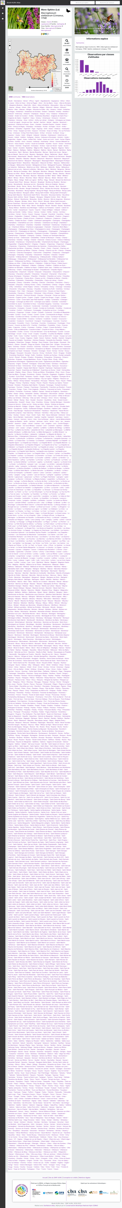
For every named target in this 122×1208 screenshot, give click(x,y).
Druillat (68, 353)
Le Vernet (67, 545)
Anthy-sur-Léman (41, 120)
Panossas (30, 673)
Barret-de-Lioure (55, 152)
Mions (10, 605)
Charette (36, 248)
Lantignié (50, 475)
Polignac (53, 690)
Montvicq (61, 641)
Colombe (55, 302)
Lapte (66, 477)
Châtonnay (11, 270)
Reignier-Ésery (60, 720)
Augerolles (11, 139)
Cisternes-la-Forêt (48, 289)
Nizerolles (52, 656)
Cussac (55, 336)
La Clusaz (48, 455)
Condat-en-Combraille (46, 308)
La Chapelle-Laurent (48, 449)
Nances (61, 648)
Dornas (54, 351)
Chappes (68, 244)
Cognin (36, 297)
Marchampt (44, 571)
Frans (25, 389)
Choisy (52, 287)
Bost (57, 186)
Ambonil (11, 114)
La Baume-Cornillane (22, 434)
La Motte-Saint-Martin (21, 470)
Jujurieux (59, 425)
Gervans (68, 393)
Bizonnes (29, 178)
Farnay (48, 376)
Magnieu (15, 564)
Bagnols (54, 148)
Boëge (21, 180)
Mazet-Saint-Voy (59, 588)
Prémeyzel (60, 707)
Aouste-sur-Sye (27, 122)
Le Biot (64, 502)
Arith (45, 129)
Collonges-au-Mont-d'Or (24, 302)
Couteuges (61, 323)
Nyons (18, 665)
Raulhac (67, 718)
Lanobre (30, 475)
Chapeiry (43, 244)
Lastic (62, 487)
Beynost (33, 176)
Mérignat (32, 596)
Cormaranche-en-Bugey (54, 314)
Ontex (16, 667)
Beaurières (26, 163)
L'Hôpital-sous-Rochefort (46, 549)
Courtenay (34, 323)
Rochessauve (43, 733)
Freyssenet (66, 389)
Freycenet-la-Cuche (54, 389)
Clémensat (37, 293)
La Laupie (42, 464)
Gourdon (40, 400)
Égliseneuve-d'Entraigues (16, 361)
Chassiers (46, 255)
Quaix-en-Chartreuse (54, 714)
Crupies (36, 334)
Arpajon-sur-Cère (25, 131)
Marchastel (53, 571)
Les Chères (51, 534)
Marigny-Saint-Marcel (15, 579)
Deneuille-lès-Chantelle (54, 340)
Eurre (62, 372)
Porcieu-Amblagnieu (35, 701)
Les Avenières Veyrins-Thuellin (36, 532)
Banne (50, 150)
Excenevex (31, 374)
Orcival (52, 667)
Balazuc (16, 150)
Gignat (40, 396)
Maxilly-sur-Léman (48, 586)
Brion (30, 201)
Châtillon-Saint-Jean (45, 267)
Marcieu (10, 573)
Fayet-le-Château (34, 378)
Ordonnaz (60, 667)
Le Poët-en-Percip (61, 524)
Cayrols (37, 210)
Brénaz (10, 199)
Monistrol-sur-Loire (14, 613)
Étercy (29, 372)
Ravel (16, 720)
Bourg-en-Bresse (55, 190)
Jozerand (51, 425)
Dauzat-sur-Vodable (16, 340)
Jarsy (57, 421)
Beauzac (57, 163)
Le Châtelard (53, 509)
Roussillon (57, 737)
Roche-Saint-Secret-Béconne (27, 733)
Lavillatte (33, 500)
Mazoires (31, 590)
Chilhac (67, 284)
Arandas (38, 124)
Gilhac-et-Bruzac (64, 396)
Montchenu (37, 622)
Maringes (27, 579)
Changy (26, 240)
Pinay (69, 686)
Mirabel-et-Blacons (43, 605)
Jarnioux (32, 421)
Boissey (26, 182)
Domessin (67, 346)
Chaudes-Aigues (56, 270)
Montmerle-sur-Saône (42, 631)
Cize (18, 291)
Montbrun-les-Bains (52, 620)
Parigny (65, 673)
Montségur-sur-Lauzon (43, 639)
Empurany (11, 364)
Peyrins (26, 684)
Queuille (25, 716)
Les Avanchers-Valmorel (16, 532)
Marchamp (35, 571)
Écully (55, 359)
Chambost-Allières (18, 227)
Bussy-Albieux (14, 208)
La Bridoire (30, 438)
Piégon (55, 684)
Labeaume (33, 434)
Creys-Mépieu (60, 329)
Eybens (38, 374)
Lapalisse (57, 475)
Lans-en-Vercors (39, 475)
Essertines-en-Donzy (48, 370)
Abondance (18, 101)
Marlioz (62, 579)
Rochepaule (12, 733)
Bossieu (51, 186)
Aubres (37, 137)
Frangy (19, 389)
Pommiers (62, 693)
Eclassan (19, 359)
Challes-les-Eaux (20, 220)
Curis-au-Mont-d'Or (45, 336)
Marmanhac (12, 581)
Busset (60, 205)
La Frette (65, 460)
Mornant (51, 643)
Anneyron (55, 118)
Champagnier (53, 231)
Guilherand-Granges (36, 408)
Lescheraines (42, 534)
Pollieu (65, 690)
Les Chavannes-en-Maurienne (26, 534)
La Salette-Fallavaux (36, 485)
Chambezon (21, 225)
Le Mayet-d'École (48, 515)
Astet (23, 135)
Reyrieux (24, 725)
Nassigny (25, 650)
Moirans (34, 609)
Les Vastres (61, 543)
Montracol (18, 635)
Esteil (58, 370)
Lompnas (67, 554)
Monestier (33, 611)
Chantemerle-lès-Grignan (50, 242)
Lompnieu (11, 556)
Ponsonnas (55, 695)
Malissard (18, 566)
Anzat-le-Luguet (14, 122)
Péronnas (30, 682)
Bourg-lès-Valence (15, 193)
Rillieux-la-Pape (46, 725)
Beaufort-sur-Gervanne (57, 156)
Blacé (35, 178)
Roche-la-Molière (48, 731)
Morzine (58, 643)
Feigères (56, 378)
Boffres (40, 180)
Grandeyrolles (13, 402)
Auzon (55, 143)
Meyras (10, 601)
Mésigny (11, 599)
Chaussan (38, 272)
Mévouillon (47, 599)
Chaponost (60, 244)
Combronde (36, 306)
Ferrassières (35, 381)
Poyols (16, 705)
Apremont (63, 122)
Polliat (59, 690)
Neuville (38, 654)
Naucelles (33, 650)
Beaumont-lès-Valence (15, 161)
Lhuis (65, 549)
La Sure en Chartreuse (15, 490)
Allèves (10, 109)
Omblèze (55, 665)
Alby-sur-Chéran (65, 105)
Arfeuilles (19, 129)
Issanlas (37, 417)
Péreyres (40, 680)
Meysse (50, 601)
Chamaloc (37, 223)
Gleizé (10, 400)
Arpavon (35, 131)
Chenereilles (29, 280)
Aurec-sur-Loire (48, 139)
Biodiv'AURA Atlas (13, 3)
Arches (45, 126)
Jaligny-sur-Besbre (15, 421)
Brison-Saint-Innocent (58, 201)
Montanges (48, 618)
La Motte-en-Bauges (55, 468)
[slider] (29, 87)
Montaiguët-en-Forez (49, 616)
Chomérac (67, 287)
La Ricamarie (60, 479)
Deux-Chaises (43, 342)
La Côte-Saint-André (26, 458)
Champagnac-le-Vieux (26, 229)
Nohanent (61, 656)
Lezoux (33, 549)
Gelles (10, 393)
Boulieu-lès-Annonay (52, 188)
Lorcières (36, 556)
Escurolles (11, 368)
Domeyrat (12, 349)
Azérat (15, 148)
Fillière (69, 381)
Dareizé (61, 338)
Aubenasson (52, 135)
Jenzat (30, 423)
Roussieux (49, 737)
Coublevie (47, 319)
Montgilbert (38, 626)
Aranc (32, 124)
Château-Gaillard (58, 257)
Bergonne (61, 169)
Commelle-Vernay (56, 306)
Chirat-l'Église (28, 287)
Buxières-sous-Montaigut (28, 208)
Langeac (17, 475)
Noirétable (11, 658)
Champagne (56, 229)
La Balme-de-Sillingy (55, 428)
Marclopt (25, 575)
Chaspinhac (47, 252)
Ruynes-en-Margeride (23, 742)
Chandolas (11, 240)
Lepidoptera (45, 24)
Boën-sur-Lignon (30, 180)
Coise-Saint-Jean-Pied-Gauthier (32, 299)
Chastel (61, 255)
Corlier (42, 314)
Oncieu (67, 665)
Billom (10, 178)
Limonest (28, 552)
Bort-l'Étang (37, 186)
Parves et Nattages (34, 675)
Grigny (38, 406)
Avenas (11, 146)
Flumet (65, 383)
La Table (27, 490)
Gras (33, 402)
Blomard (60, 178)
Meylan (63, 599)
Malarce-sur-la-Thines (33, 564)
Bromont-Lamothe (28, 203)
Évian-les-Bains (13, 374)
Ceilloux (64, 210)
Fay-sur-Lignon (46, 378)
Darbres (48, 338)
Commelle (45, 306)
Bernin (10, 171)
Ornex (48, 669)
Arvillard (56, 133)
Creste (10, 329)
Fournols (19, 387)
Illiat (43, 415)
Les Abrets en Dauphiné (45, 528)
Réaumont (22, 720)
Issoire (66, 417)
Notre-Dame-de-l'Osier (31, 660)
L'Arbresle (28, 479)
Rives (48, 727)
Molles (17, 611)
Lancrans (48, 472)
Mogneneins (12, 609)
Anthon (31, 120)
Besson (68, 173)
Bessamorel (59, 171)
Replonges (41, 722)
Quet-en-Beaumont (14, 716)
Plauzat (15, 690)
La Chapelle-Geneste (16, 449)
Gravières (39, 402)
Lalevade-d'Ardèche (62, 464)
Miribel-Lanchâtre (20, 607)
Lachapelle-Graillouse (32, 449)
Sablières (35, 742)
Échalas (23, 357)
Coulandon (11, 321)
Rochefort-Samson (22, 731)
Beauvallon (35, 163)
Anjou (32, 118)
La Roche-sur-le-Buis (35, 483)
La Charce (50, 453)
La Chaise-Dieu (20, 440)
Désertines (20, 342)
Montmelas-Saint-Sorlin (16, 631)
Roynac (28, 740)
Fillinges (12, 383)
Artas (10, 133)
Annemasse (46, 118)
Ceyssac (37, 214)
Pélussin (11, 680)
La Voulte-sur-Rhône (60, 500)
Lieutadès (11, 552)
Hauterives (54, 411)
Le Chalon (18, 509)
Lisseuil (58, 552)
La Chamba (30, 440)
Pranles (33, 707)
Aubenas (43, 135)
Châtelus (33, 265)
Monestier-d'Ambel (44, 611)
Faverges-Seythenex (20, 378)
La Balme (43, 428)
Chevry (66, 282)
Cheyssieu (19, 284)
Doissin (23, 346)
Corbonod (48, 312)
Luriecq (52, 560)
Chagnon (66, 216)
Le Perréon (62, 522)
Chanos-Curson (51, 240)
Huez (28, 415)
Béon (47, 169)
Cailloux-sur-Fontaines (46, 208)
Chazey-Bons (28, 278)
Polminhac (20, 693)
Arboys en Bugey (19, 126)
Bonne (10, 184)
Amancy (53, 109)
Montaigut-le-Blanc (14, 618)
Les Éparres (65, 537)
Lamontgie (41, 466)
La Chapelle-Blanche (60, 443)
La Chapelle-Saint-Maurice (26, 451)
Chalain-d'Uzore (28, 218)
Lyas (28, 562)
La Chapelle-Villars (38, 453)
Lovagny (32, 558)
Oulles (59, 669)
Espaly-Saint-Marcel (30, 368)
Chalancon (48, 218)
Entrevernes (27, 366)
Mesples (18, 599)
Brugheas (43, 203)
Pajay (60, 671)
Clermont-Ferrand (30, 295)
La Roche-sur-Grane (20, 483)
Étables (18, 372)
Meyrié (17, 601)
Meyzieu (65, 601)
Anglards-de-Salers (14, 118)
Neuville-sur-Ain (47, 654)
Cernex (55, 212)
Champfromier (13, 235)
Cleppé (57, 293)
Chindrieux (18, 287)
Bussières (67, 205)
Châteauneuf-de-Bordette (46, 259)
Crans (58, 325)
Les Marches (40, 539)
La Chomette (39, 455)
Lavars (10, 498)
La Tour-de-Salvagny (51, 492)
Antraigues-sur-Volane (63, 120)
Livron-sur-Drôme (26, 554)
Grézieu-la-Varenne (57, 404)
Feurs (58, 381)
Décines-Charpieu (39, 340)
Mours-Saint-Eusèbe (36, 646)
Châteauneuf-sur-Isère (56, 261)
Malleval (26, 566)
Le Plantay (38, 524)
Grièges (24, 406)
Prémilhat (11, 710)
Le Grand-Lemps (60, 513)
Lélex (39, 515)
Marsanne (52, 581)
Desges (27, 342)
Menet (45, 592)
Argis (33, 129)
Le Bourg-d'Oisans (60, 505)
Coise (18, 299)
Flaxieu (33, 383)
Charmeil (56, 248)
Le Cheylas (19, 511)
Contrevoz (11, 312)
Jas (61, 421)
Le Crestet (51, 511)
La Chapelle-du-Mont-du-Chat (26, 447)
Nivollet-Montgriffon (41, 656)
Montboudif (31, 620)
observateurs (28, 97)
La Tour (25, 492)
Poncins (25, 695)
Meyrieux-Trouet (40, 601)
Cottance (39, 319)
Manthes (43, 569)
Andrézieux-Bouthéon (42, 116)
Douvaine (28, 353)
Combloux (18, 306)
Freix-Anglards (33, 389)
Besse (23, 173)
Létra (45, 545)
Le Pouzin (46, 526)
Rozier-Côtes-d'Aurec (39, 740)
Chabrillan (42, 216)
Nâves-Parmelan (43, 650)
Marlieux (56, 579)
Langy (24, 475)
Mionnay (64, 603)
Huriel (34, 415)
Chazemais (19, 278)
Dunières (39, 355)
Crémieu (39, 327)
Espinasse (49, 368)
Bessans (67, 171)
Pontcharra (39, 697)
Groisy (56, 406)
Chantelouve (20, 242)
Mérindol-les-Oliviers (43, 596)
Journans (11, 425)
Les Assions (65, 530)
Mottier (64, 643)
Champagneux (42, 231)
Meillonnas (32, 592)
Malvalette (48, 566)
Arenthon (11, 129)
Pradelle (23, 705)
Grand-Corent (62, 400)
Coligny (47, 299)
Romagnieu (34, 735)
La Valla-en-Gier (64, 496)
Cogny (57, 297)
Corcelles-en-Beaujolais (61, 312)
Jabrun (52, 419)
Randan (53, 718)
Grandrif (22, 402)
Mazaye (28, 588)
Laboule (12, 438)
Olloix (43, 665)
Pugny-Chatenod (51, 712)
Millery (51, 603)
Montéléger (30, 624)
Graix (55, 400)
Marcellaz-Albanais (60, 569)
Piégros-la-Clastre (65, 684)
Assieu (18, 135)
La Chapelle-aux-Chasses (29, 443)
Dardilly (54, 338)
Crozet (19, 334)
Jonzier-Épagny (63, 423)
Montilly (10, 628)
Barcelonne (13, 152)
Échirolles (11, 359)
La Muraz (57, 470)
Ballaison (37, 150)
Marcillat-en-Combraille (38, 573)
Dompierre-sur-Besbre (43, 349)
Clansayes (30, 291)
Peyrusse (39, 684)
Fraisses (26, 387)
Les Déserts (44, 537)
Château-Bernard (22, 257)
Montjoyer (26, 628)
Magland (54, 562)
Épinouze (55, 366)
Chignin (61, 284)
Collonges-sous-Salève (42, 302)
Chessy (19, 282)
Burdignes (40, 205)
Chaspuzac (56, 252)
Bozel (26, 197)
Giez (34, 396)
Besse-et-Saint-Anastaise (34, 173)
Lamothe (57, 466)
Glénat (16, 400)
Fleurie (39, 383)
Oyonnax (25, 671)
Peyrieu (19, 684)
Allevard (63, 107)
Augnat (19, 139)
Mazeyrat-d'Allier (14, 590)
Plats (9, 690)
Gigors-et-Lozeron (50, 396)
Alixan (24, 107)
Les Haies (21, 539)
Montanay (39, 618)
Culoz (21, 336)
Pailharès (46, 671)
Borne (24, 186)
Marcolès (32, 575)
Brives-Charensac (14, 203)
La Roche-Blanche (27, 481)
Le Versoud (40, 547)
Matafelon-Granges (14, 586)
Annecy (38, 118)
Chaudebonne (44, 270)
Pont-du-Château (41, 699)
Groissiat (50, 406)
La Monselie (32, 466)
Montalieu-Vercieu (29, 618)
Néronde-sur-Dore (21, 652)
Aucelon (60, 137)
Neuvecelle (13, 654)
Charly (49, 248)
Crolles (20, 331)
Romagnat (25, 735)
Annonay (19, 120)
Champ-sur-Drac (13, 237)
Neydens (63, 654)
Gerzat (11, 396)
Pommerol (35, 693)
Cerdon (43, 212)
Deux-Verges (54, 342)
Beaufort (37, 156)
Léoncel (68, 519)
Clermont (19, 295)
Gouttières (47, 400)
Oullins (65, 669)
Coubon (54, 319)
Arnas (15, 131)
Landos (63, 472)
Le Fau (17, 513)
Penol (28, 680)
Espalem (19, 368)
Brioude (46, 201)
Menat (40, 592)
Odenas (24, 665)
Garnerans (64, 391)
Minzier (57, 603)
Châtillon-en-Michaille (15, 267)
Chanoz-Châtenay (64, 240)
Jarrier (51, 421)
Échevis (65, 357)
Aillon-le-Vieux (20, 103)
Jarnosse (39, 421)
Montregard (34, 635)
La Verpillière (44, 498)
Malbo (62, 564)
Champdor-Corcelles (42, 233)
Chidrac (54, 284)
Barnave (25, 152)
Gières (29, 396)
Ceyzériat (51, 214)
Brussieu (58, 203)
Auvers (27, 143)
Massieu (39, 584)
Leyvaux (18, 549)
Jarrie (46, 421)
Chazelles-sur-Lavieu (54, 276)
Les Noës (29, 541)
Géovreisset (53, 393)
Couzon (10, 325)
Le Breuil (32, 507)
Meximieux (56, 599)
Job (42, 423)
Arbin (10, 126)
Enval (34, 366)
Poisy (27, 690)
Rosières (19, 737)
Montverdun (43, 641)
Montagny (11, 616)
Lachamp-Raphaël (52, 440)
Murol (33, 648)
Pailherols (54, 671)
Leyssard (11, 549)
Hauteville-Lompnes (15, 413)
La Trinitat (44, 494)
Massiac (32, 584)
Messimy (39, 599)
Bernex (67, 169)
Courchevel (29, 321)
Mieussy (38, 603)
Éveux (68, 372)
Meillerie (18, 592)
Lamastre (24, 466)
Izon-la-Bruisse (43, 419)
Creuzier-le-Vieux (48, 329)
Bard (19, 152)
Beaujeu (68, 156)
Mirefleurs (54, 605)
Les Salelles (16, 543)
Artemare (16, 133)
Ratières (60, 718)
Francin (68, 387)
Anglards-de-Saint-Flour (59, 116)
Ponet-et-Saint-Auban (36, 695)
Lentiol (62, 519)
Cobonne (11, 297)
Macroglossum (46, 30)
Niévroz (17, 656)
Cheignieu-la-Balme (53, 278)
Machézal (40, 562)
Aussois (29, 141)
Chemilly (64, 278)
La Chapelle (63, 440)
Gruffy (25, 408)
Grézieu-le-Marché (14, 406)
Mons (38, 613)
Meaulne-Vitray (47, 590)
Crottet (60, 331)
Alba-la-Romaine (65, 103)
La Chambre (40, 440)
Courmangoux (47, 321)
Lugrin (28, 560)
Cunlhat (27, 336)
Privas (10, 712)
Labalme (36, 428)
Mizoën (53, 607)
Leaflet (51, 91)
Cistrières (59, 289)
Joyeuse (39, 425)
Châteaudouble (45, 257)
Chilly (11, 287)
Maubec (25, 586)
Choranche (13, 289)
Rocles (60, 733)
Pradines (57, 705)
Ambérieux (19, 111)
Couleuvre (20, 321)
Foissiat (10, 385)
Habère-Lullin (56, 408)
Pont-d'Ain (48, 697)
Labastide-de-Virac (37, 430)
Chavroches (62, 274)
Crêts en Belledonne (21, 329)
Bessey (55, 173)
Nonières (43, 658)
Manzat (50, 569)
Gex (16, 396)
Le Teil (25, 545)
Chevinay (35, 282)
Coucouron (62, 319)
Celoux (30, 212)
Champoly (30, 235)
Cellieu (24, 212)
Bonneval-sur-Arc (30, 184)
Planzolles (65, 688)
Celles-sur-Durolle (14, 212)
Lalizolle (11, 466)
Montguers (56, 626)
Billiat (59, 176)
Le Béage (49, 502)
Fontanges (50, 385)
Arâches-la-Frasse (22, 124)
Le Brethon (24, 507)
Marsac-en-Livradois (40, 581)
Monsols (44, 613)
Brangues (40, 197)
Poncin (18, 695)
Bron (36, 203)
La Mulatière (49, 470)
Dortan (61, 351)
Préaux (39, 707)
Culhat (10, 336)
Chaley (64, 218)
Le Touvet (38, 545)
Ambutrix (27, 114)
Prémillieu (19, 710)
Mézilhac (31, 603)
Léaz (42, 502)
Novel (39, 663)
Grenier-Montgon (56, 402)
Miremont (63, 605)
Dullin (33, 355)
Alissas (18, 107)
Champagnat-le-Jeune (42, 229)
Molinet (55, 609)
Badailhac (29, 148)
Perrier (59, 682)
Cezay (67, 214)
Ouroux (17, 671)
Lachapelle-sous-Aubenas (45, 451)
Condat (35, 308)
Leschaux (11, 534)
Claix (23, 291)
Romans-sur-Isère (45, 735)
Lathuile (10, 492)
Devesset (63, 342)
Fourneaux (11, 387)
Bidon (54, 176)
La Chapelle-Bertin (45, 443)
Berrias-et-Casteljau (20, 171)
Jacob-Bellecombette (63, 419)
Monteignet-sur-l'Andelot (16, 624)
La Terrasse (46, 490)
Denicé (66, 340)
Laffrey (22, 460)
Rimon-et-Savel (58, 725)
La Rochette (48, 483)
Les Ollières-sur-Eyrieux (42, 541)
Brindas (24, 201)
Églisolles (65, 361)
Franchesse (34, 387)
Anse (25, 120)
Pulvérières (62, 712)
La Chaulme (12, 455)
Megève (56, 590)
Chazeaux (26, 276)
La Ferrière (62, 458)
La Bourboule (20, 438)
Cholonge (59, 287)
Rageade (27, 718)
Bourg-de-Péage (42, 190)
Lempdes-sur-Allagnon (15, 519)
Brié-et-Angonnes (57, 199)
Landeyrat (56, 472)
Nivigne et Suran (27, 656)
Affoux (31, 101)
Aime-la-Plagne (32, 103)
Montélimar (47, 624)
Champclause (19, 233)
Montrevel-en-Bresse (47, 635)
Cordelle (11, 314)
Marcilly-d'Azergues (63, 573)
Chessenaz (11, 282)
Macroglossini (50, 28)
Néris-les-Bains (64, 650)
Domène (60, 346)
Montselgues (56, 639)
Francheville (44, 387)
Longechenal (20, 556)
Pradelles (30, 705)
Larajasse (11, 479)
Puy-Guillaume (27, 714)
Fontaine (17, 385)
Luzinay (23, 562)
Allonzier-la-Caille (39, 109)
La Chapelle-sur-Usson (23, 453)
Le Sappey (26, 530)
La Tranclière (35, 494)
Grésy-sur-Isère (38, 404)
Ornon (54, 669)
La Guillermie (21, 464)
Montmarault (44, 628)
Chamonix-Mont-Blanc (60, 227)
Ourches (11, 671)
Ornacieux (41, 669)
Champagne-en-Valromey (27, 231)
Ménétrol (52, 592)
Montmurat (20, 633)
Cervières (11, 214)
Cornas (66, 314)
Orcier (40, 667)
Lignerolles (19, 552)
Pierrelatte (46, 686)
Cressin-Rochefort (55, 327)
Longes (28, 556)
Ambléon (66, 111)
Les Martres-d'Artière (53, 539)
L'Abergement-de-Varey (46, 436)
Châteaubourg (34, 257)
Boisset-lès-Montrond (63, 180)
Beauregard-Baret (48, 161)
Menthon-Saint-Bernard (54, 594)
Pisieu (23, 688)
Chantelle (11, 242)
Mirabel (16, 605)
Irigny (10, 417)
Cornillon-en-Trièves (22, 317)
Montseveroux (13, 641)
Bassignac (40, 154)
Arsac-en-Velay (52, 131)
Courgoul (38, 321)
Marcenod (27, 571)
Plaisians (35, 688)
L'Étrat (51, 545)
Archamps (38, 126)
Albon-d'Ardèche (43, 105)
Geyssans (22, 396)
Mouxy (55, 646)
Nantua (18, 650)
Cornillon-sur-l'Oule (37, 317)
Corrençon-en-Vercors (58, 317)
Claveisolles (12, 293)
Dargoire (68, 338)
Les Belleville (52, 532)
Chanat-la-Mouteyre (47, 237)
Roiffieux (11, 735)
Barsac (64, 152)
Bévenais (26, 176)
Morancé (11, 643)
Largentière (51, 479)
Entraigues (33, 364)
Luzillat (16, 562)
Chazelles (34, 276)
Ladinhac (47, 458)
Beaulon (33, 158)
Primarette (66, 710)
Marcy (60, 575)
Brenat (64, 197)
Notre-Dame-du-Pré (20, 663)
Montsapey (18, 639)
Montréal (26, 635)
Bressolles (33, 199)
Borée (19, 186)
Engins (18, 364)
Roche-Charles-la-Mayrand (37, 729)
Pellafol (59, 678)
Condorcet (67, 308)
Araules (57, 124)
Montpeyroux (48, 633)
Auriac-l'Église (65, 139)
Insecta (49, 22)
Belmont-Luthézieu (29, 169)
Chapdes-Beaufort (24, 244)
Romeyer (55, 735)
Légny (37, 513)
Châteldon (39, 263)
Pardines (52, 673)
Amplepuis (34, 114)
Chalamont (39, 218)
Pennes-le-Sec (20, 680)
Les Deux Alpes (54, 537)
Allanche (35, 107)
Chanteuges (64, 242)
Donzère (34, 351)
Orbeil (29, 667)
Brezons (46, 199)
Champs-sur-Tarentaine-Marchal (54, 235)
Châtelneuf (25, 265)
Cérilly (49, 212)
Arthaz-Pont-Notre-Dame (29, 133)
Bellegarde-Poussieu (55, 165)
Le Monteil (55, 517)
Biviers (22, 178)
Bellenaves (21, 167)
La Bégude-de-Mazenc (54, 434)
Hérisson (38, 413)
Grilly (43, 406)
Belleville (52, 167)
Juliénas (66, 425)
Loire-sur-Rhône (51, 554)
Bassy (47, 154)
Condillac (59, 308)
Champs (38, 235)
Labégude (42, 434)
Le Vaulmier (58, 545)
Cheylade (11, 284)
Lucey (15, 560)
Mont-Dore (63, 622)
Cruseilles (43, 334)
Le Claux (28, 511)
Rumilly (58, 740)
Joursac (18, 425)
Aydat (60, 146)
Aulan (25, 139)
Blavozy (47, 178)
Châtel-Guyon (62, 263)
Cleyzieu (40, 295)
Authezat (36, 141)
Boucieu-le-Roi (13, 188)
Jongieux (48, 423)
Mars (25, 581)
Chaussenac (47, 272)
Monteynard (57, 624)
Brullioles (51, 203)
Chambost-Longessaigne (34, 227)
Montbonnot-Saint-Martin (16, 620)
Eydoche (45, 374)
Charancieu (13, 246)
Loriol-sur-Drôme (53, 556)
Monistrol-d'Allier (58, 611)
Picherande (47, 684)
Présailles (27, 710)
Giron (51, 398)
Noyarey (56, 663)
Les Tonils (45, 543)
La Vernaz (35, 498)
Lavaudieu (17, 498)
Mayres (58, 586)
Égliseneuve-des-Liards (35, 361)
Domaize (45, 346)
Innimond (62, 415)
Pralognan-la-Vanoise (15, 707)
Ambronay (18, 114)
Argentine (27, 129)
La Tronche (53, 494)
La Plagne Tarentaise (48, 477)
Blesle (54, 178)
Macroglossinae (56, 26)
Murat (10, 648)
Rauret (10, 720)
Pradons (64, 705)
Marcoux (53, 575)
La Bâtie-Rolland (58, 432)
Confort (19, 310)
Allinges (28, 109)
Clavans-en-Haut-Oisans (56, 291)
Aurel (57, 139)
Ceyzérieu (60, 214)
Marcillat (25, 573)
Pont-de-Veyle (29, 699)
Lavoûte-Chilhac (20, 502)
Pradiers (50, 705)
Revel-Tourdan (65, 722)
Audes (66, 137)
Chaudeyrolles (13, 272)
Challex (30, 220)
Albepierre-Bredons (15, 105)
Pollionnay (11, 693)
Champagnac (12, 229)
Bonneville (40, 184)
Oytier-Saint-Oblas (35, 671)
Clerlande (11, 295)
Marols (20, 581)
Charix (43, 248)
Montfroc (29, 626)
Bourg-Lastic (66, 190)
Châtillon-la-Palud (30, 267)
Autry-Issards (19, 143)
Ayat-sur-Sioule (51, 146)
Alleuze (56, 107)
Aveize (61, 143)
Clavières (29, 293)
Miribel (10, 607)
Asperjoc (11, 135)
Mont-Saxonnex (28, 639)
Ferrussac (44, 381)
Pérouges (37, 682)
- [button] (9, 48)
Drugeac (62, 353)
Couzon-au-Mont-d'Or (22, 325)
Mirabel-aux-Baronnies (27, 605)
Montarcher (57, 618)
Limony (41, 552)
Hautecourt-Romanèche (32, 411)
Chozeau (30, 289)
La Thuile (18, 492)
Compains (21, 308)
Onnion (10, 667)
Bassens (32, 154)
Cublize (66, 334)
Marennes (17, 577)
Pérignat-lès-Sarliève (51, 680)
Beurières (19, 176)
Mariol (42, 579)
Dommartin (21, 349)
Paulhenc (11, 678)
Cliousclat (48, 295)
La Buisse (38, 438)
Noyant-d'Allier (47, 663)
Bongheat (41, 182)
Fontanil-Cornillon (61, 385)
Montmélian (29, 631)
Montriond (20, 637)
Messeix (25, 599)
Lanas (42, 472)
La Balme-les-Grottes (22, 430)
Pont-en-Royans (54, 699)
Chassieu (54, 255)
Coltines (11, 306)
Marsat (59, 581)
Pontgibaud (12, 701)
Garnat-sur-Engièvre (52, 391)
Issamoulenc (29, 417)
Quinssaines (66, 716)
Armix (10, 131)
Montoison (29, 633)
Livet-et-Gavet (13, 554)
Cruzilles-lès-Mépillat (55, 334)
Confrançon (28, 310)
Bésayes (51, 171)
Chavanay (11, 274)
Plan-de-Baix (49, 688)
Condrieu (12, 310)
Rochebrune (22, 729)
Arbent (64, 124)
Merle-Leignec (57, 596)
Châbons (34, 216)
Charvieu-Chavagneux (24, 252)
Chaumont (22, 272)
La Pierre (36, 477)
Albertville (27, 105)
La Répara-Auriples (39, 479)
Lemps (27, 519)
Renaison (19, 722)
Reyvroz (31, 725)
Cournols (56, 321)
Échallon (31, 357)
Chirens (36, 287)
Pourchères (64, 703)
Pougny (39, 703)
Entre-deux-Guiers (44, 364)
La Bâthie (67, 430)
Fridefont (11, 391)
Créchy (23, 327)
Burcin (34, 205)
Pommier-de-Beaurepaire (48, 693)
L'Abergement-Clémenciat (28, 436)
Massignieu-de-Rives (51, 584)
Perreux (52, 682)
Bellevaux (44, 167)
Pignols (63, 686)
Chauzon (66, 272)
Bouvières (66, 195)
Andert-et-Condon (21, 116)
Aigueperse (55, 101)
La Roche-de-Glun (41, 481)
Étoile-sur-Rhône (39, 372)
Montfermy (12, 626)
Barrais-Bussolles (35, 152)
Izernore (23, 419)
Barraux (45, 152)
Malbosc (11, 566)
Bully (23, 205)
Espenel (41, 368)
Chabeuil (27, 216)
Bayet (61, 154)
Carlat (15, 210)
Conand (28, 308)
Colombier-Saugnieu (44, 304)
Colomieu (56, 304)
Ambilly (58, 111)
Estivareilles (66, 370)
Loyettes (40, 558)
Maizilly (22, 564)
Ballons (43, 150)
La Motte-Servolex (37, 470)
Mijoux (45, 603)
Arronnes (42, 131)
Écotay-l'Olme (47, 359)
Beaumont (41, 158)
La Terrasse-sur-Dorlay (59, 490)
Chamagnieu (66, 220)
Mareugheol (26, 577)
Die (69, 342)
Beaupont (28, 161)
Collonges (11, 302)
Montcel (11, 622)
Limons (35, 552)
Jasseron (18, 423)
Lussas (10, 562)
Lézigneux (26, 549)
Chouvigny (21, 289)
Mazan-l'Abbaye (18, 588)
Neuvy (56, 654)
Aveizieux (68, 143)
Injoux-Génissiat (51, 415)
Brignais (17, 201)
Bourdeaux (19, 190)
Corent (36, 314)
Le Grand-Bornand (47, 513)
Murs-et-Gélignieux (43, 648)
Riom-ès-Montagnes (15, 727)
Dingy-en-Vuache (34, 344)
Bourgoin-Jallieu (28, 193)
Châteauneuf (22, 259)
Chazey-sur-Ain (40, 278)
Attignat (29, 135)
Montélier (39, 624)
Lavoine (49, 500)
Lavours (10, 502)
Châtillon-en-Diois (59, 265)
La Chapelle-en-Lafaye (46, 447)
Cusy (17, 338)
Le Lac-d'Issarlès (30, 515)
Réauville (30, 720)
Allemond (49, 107)
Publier (41, 712)
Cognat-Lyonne (21, 297)
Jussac (22, 428)
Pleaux (21, 690)
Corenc (30, 314)
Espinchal (11, 370)
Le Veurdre (49, 547)
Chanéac (20, 240)
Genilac (36, 393)
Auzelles (48, 143)
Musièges (54, 648)
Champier (22, 235)
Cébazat (57, 210)
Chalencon (56, 218)
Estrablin (11, 372)
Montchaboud (19, 622)
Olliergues (36, 665)
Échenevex (57, 357)
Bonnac (63, 182)
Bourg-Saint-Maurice (15, 195)
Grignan (31, 406)
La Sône (47, 487)
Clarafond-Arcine (41, 291)
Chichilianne (46, 284)
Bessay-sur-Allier (13, 173)
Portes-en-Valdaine (14, 703)
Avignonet (26, 146)
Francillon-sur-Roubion (57, 387)
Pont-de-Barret (58, 697)
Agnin (37, 101)
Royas (10, 740)
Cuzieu (22, 338)
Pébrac (32, 678)
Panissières (21, 673)
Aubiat (17, 137)
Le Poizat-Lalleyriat (35, 526)
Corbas (27, 312)
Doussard (20, 353)
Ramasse (34, 718)
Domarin (53, 346)
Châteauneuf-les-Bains (39, 261)
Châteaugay (12, 259)
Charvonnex (37, 252)
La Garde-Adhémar (20, 462)
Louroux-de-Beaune (21, 558)
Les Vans (53, 543)
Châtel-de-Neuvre (28, 263)
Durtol (11, 357)
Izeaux (10, 419)
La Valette (53, 496)
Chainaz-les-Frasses (15, 218)
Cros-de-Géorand (36, 331)
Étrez (57, 372)
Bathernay (53, 154)
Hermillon (45, 413)
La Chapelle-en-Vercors (63, 447)
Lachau (57, 453)
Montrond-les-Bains (42, 637)
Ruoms (64, 740)
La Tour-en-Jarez (14, 494)
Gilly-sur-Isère (35, 398)
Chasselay (20, 255)
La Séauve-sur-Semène (23, 487)
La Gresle (12, 464)
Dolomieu (37, 346)
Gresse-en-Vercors (14, 404)
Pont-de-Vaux (18, 699)
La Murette (28, 472)
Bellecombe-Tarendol (24, 165)
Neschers (31, 652)
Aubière (23, 137)
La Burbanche (47, 438)
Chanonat (41, 240)
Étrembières (50, 372)
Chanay (58, 237)
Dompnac (27, 351)
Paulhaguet (65, 675)
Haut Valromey (28, 413)
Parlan (10, 675)
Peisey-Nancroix (50, 678)
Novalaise (31, 663)
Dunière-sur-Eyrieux (50, 355)
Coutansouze (51, 323)
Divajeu (57, 344)
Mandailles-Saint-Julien (16, 569)
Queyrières (33, 716)
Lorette (43, 556)
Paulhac (51, 675)
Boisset (51, 180)
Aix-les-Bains (48, 103)
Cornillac (11, 317)
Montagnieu (61, 613)
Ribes (37, 725)
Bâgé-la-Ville (38, 148)
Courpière (20, 323)
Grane (28, 402)
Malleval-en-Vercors (37, 566)
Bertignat (36, 171)
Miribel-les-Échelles (34, 607)
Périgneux (16, 682)
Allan (29, 107)
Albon (34, 105)
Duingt (27, 355)
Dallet (36, 338)
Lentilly (55, 519)
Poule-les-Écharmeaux (51, 703)
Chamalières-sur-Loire (25, 223)
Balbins (29, 150)
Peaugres (25, 678)
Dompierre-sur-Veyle (15, 351)
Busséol (54, 205)
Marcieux (18, 573)
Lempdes (64, 517)
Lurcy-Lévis (45, 560)
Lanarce (35, 472)
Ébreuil (17, 357)
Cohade (63, 297)
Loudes (10, 558)
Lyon (33, 562)
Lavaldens (45, 496)
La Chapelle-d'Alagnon (32, 445)
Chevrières (50, 282)
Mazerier (49, 588)
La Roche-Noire (54, 481)
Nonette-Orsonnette (23, 658)
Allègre (42, 107)
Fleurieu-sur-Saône (55, 383)
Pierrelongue (55, 686)
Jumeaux (11, 428)
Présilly (34, 710)
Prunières (35, 712)
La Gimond (32, 462)
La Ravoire (19, 479)
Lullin (33, 560)
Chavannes (35, 274)
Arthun (42, 133)
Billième (65, 176)
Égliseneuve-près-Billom (52, 361)
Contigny (61, 310)
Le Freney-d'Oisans (27, 513)
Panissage (12, 673)
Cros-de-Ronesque (50, 331)
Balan (10, 150)
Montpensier (39, 633)
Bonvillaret (11, 186)
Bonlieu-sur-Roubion (52, 182)
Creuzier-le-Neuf (34, 329)
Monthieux (64, 626)
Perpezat (45, 682)
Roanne (53, 727)
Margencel (35, 577)
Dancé (41, 338)
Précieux (53, 707)
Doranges (42, 351)
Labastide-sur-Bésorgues (54, 430)
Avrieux (42, 146)
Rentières (33, 722)
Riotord (32, 727)
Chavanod (44, 274)
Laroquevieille (23, 485)
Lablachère (66, 436)
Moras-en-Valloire (27, 643)
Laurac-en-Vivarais (14, 496)
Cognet (30, 297)
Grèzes (47, 404)
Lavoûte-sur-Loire (34, 502)
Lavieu (19, 500)
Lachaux (20, 455)
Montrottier (54, 637)
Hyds (39, 415)
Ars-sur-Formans (64, 131)
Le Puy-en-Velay (57, 526)
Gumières (47, 408)
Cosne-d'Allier (22, 319)
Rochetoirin (53, 733)
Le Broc (54, 507)
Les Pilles (62, 541)
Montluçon (34, 628)
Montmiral (64, 631)
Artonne (49, 133)
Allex (16, 109)
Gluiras (22, 400)
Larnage (17, 481)
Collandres (55, 299)
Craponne (16, 327)
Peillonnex (39, 678)
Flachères (26, 383)
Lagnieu (39, 462)
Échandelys (39, 357)
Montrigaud (12, 637)
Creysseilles (12, 331)
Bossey (45, 186)
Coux (68, 323)
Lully (37, 560)
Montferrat (20, 626)
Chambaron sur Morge (50, 223)
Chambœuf (46, 225)
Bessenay (48, 173)
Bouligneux (64, 188)
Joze (45, 425)
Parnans (24, 675)
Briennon (67, 199)
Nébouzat (53, 650)
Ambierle (52, 111)
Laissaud (30, 464)
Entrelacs (55, 364)
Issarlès (43, 417)
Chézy (39, 284)
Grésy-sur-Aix (27, 404)
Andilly (31, 116)
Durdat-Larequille (65, 355)
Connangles (37, 310)
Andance (54, 114)
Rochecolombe (53, 729)
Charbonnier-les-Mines (15, 248)
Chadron (58, 216)
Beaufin (30, 156)
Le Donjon (59, 511)
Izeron (30, 419)
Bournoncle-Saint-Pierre (32, 195)
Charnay (41, 250)
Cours (27, 323)
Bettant (11, 176)
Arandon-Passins (48, 124)
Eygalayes (53, 374)
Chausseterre (57, 272)
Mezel (10, 603)
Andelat (10, 116)
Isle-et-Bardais (18, 417)
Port (45, 701)
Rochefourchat (36, 731)
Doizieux (30, 346)
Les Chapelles (62, 532)
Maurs (32, 586)
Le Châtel (44, 509)
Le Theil (31, 545)
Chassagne (65, 252)
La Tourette (25, 494)
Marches (62, 571)
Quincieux (57, 716)
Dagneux (29, 338)
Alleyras (22, 109)
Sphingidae (61, 24)
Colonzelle (64, 304)
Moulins (24, 646)
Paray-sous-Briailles (41, 673)
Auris (23, 141)
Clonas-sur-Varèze (59, 295)
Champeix (53, 233)
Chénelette (20, 280)
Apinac (49, 122)
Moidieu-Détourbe (24, 609)
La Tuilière (61, 494)
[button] (10, 46)
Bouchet (63, 186)
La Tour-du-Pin (64, 492)
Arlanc (51, 129)
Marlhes (48, 579)
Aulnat (39, 139)
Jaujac (24, 423)
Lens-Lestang (35, 519)
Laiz (36, 464)
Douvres (35, 353)
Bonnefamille (18, 184)
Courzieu (43, 323)
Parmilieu (17, 675)
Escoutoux (63, 366)
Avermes (18, 146)
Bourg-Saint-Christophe (58, 193)
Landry (10, 475)
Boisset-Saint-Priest (16, 182)
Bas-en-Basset (13, 154)
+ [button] (9, 43)
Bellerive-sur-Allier (33, 167)
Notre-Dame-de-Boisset (55, 658)
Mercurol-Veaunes (14, 596)
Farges (42, 376)
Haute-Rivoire (63, 411)
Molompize (24, 611)
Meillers (24, 592)
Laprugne (59, 477)
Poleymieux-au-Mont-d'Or (39, 690)
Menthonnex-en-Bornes (16, 594)
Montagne (52, 613)
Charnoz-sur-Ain (51, 250)
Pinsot (11, 688)
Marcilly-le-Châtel (14, 575)
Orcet (35, 667)
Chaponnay (51, 244)
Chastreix (11, 257)
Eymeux (68, 374)
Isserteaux (59, 417)
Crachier (34, 325)
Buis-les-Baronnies (14, 205)
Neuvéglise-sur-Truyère (26, 654)
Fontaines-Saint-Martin (29, 385)
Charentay (28, 248)
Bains (67, 148)
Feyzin (63, 381)
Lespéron (55, 541)
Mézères (16, 603)
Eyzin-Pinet (20, 376)
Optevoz (23, 667)
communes (14, 97)
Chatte (19, 270)
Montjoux (18, 628)
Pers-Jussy (12, 684)
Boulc (42, 188)
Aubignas (30, 137)
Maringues (35, 579)
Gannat (41, 391)
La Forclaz (39, 460)
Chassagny (12, 255)
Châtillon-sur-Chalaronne (61, 267)
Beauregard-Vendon (15, 163)
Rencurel (26, 722)
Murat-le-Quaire (19, 648)
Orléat (27, 669)
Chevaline (26, 282)
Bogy (46, 180)
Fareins (35, 376)
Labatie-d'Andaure (14, 432)
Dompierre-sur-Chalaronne (61, 349)
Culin (15, 336)
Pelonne (66, 678)
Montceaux (64, 620)
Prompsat (17, 712)
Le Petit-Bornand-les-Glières (24, 524)
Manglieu (28, 569)
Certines (62, 212)
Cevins (24, 214)
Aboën (10, 101)
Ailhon (62, 101)
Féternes (52, 381)
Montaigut (61, 616)
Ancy (48, 114)
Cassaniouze (23, 210)
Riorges (25, 727)
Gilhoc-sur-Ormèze (14, 398)
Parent (59, 673)
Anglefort (26, 118)
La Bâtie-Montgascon (44, 432)
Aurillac (17, 141)
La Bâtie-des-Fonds (28, 432)
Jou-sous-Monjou (29, 425)
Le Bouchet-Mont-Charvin (25, 505)
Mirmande (45, 607)
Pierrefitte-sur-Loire (26, 686)
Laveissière (26, 498)
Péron (23, 682)
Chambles (29, 225)
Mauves (37, 586)
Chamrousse (25, 237)
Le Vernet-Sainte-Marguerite (25, 547)
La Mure (65, 470)
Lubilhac (54, 558)
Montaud (66, 618)
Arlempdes (65, 129)
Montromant (30, 637)
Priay (59, 710)
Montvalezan (23, 641)
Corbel (34, 312)
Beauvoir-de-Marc (46, 163)
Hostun (22, 415)
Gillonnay (26, 398)
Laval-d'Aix (37, 496)
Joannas (37, 423)
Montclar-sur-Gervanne (50, 622)
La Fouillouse (55, 460)
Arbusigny (29, 126)
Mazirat (23, 590)
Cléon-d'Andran (48, 293)
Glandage (63, 398)
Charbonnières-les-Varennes (36, 246)
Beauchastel (22, 156)
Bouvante (44, 195)
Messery (32, 599)
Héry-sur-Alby (54, 413)
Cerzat (18, 214)
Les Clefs (60, 534)
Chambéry (11, 225)
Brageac (32, 197)
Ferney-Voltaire (25, 381)
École (39, 359)
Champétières (63, 233)
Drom (55, 353)
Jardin (25, 421)
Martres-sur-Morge (21, 584)
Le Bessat (57, 502)
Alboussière (54, 105)
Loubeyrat (63, 556)
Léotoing (12, 522)
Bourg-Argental (30, 190)
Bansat (55, 150)
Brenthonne (24, 199)
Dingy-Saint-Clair (47, 344)
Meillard (10, 592)
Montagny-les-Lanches (32, 616)
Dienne (17, 344)
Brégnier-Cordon (50, 197)
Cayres (31, 210)
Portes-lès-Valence (29, 703)
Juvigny (29, 428)
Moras (18, 643)
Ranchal (46, 718)
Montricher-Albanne (62, 635)
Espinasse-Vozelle (60, 368)
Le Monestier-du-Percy (43, 517)
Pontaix (63, 695)
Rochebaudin (12, 729)
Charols (61, 250)
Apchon (42, 122)
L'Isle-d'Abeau (50, 552)
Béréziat (53, 169)
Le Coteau (35, 511)
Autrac (52, 141)
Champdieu (29, 233)
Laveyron (63, 498)
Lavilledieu (41, 500)
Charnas (34, 250)
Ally (47, 109)
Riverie (42, 727)
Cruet (30, 334)
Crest (65, 327)
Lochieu (35, 554)
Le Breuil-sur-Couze (43, 507)
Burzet (48, 205)
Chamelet (47, 227)
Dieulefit (24, 344)
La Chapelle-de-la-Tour (49, 445)
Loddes (42, 554)
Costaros (31, 319)
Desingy (34, 342)
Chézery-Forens (29, 284)
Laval (30, 496)
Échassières (48, 357)
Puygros (18, 714)
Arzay (62, 133)
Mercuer (66, 594)
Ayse (9, 148)
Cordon (17, 314)
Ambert (44, 111)
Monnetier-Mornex (29, 613)
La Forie (47, 460)
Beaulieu (12, 158)
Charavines (22, 246)
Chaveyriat (53, 274)
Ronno (69, 735)
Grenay (46, 402)
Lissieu (65, 552)
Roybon (21, 740)
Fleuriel (45, 383)
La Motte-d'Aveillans (24, 468)
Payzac (18, 678)
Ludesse (21, 560)
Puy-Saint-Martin (39, 714)
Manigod (36, 569)
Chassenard (38, 255)
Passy (45, 675)
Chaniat (33, 240)
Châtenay (41, 265)
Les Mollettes (20, 541)
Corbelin (41, 312)
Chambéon (63, 223)
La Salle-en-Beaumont (51, 485)
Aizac (56, 103)
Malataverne (47, 564)
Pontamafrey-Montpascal (16, 697)
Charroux (12, 252)
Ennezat (25, 364)
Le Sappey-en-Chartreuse (40, 530)
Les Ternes (36, 543)
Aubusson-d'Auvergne (48, 137)
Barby (69, 150)
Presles (40, 710)
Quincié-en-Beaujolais (45, 716)
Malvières (57, 566)
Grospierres (18, 408)
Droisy (42, 353)
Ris (37, 727)
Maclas (46, 562)
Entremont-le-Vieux (14, 366)
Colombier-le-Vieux (29, 304)
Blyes (16, 180)
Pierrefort (37, 686)
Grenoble (67, 402)
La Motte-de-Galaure (39, 468)
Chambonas (56, 225)
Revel (57, 722)
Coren (24, 314)
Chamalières (12, 223)
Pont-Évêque (65, 699)
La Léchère (50, 464)
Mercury (24, 596)
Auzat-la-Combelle (38, 143)
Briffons (10, 201)
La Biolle (59, 436)
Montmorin (11, 633)
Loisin (61, 554)
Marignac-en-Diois (53, 577)
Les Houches (30, 539)
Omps (61, 665)
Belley (58, 167)
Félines (16, 381)
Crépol (45, 327)
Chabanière (18, 216)
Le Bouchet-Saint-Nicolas (44, 505)
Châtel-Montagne (14, 265)
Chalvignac (56, 220)
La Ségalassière (37, 487)
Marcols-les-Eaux (43, 575)
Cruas (25, 334)
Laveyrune (11, 500)
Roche (60, 727)
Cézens (10, 216)
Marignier (64, 577)
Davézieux (27, 340)
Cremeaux (31, 327)
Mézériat (24, 603)
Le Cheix (62, 509)
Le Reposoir (19, 528)
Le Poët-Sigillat (22, 526)
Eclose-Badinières (30, 359)
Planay (41, 688)
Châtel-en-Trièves (50, 263)
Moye (61, 646)
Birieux (16, 178)
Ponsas (48, 695)
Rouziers (65, 737)
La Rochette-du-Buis (61, 483)
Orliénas (33, 669)
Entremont (63, 364)
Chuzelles (37, 289)
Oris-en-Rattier (19, 669)
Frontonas (27, 391)
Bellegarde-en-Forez (39, 165)
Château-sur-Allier (14, 263)
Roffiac (66, 733)
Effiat (61, 359)
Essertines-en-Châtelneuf (30, 370)
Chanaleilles (35, 237)
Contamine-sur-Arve (49, 310)
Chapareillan (12, 244)
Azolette (22, 148)
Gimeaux (44, 398)
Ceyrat (30, 214)
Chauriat (30, 272)
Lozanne (47, 558)
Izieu (35, 419)
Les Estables (12, 539)
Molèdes (48, 609)
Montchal (29, 622)
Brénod (16, 199)
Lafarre (54, 458)
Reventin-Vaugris (13, 725)
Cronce (26, 331)
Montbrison (40, 620)
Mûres (28, 648)
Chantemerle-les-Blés (33, 242)
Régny (51, 720)
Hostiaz (16, 415)
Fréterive (43, 389)
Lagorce (56, 462)
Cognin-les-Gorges (47, 297)
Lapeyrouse (19, 477)
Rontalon (12, 737)
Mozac (67, 646)
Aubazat (36, 135)
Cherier (60, 280)
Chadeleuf (50, 216)
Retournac (50, 722)
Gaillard (35, 391)
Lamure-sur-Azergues (15, 472)
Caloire (57, 208)
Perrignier (66, 682)
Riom (66, 725)
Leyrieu (65, 547)
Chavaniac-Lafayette (23, 274)
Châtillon (49, 265)
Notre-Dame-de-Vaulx (47, 660)
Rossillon (34, 737)
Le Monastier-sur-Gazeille (25, 517)
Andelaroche (63, 114)
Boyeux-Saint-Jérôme (15, 197)
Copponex (20, 312)
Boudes (22, 188)
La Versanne (54, 498)
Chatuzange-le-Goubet (31, 270)
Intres (68, 415)
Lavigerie (26, 500)
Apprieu (55, 122)
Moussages (48, 646)
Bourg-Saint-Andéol (42, 193)
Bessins (61, 173)
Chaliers (11, 220)
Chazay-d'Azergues (14, 276)
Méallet (37, 590)
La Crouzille (39, 458)
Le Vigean (58, 547)
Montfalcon (66, 624)
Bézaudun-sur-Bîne (44, 176)
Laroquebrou (12, 485)
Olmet (48, 665)
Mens (65, 592)
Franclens (12, 389)
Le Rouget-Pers (30, 528)
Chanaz (64, 237)
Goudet (32, 400)
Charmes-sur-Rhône (23, 250)
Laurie (24, 496)
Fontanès (42, 385)
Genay (21, 393)
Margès (42, 577)
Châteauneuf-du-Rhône (23, 261)
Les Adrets (58, 528)
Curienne (34, 336)
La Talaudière (36, 490)
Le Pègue (46, 522)
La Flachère (30, 460)
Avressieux (34, 146)
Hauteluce (45, 411)
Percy (33, 680)
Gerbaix (61, 393)
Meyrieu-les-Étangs (27, 601)
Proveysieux (26, 712)
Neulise (50, 652)
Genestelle (28, 393)
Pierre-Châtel (13, 686)
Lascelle (11, 487)
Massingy (62, 584)
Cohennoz (11, 299)
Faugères (55, 376)
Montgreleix (47, 626)
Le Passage (20, 522)
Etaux (24, 372)
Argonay (39, 129)
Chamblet (37, 225)
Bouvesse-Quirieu (55, 195)
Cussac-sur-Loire (65, 336)
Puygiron (11, 714)
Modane (59, 607)
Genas (16, 393)
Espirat (18, 370)
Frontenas (19, 391)
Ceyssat (44, 214)
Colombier (62, 302)
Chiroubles (44, 287)
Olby (29, 665)
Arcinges (52, 126)
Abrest (25, 101)
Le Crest (43, 511)
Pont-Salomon (22, 701)
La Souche (54, 487)
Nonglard (35, 658)
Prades (37, 705)
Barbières (62, 150)
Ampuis (42, 114)
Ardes (64, 126)
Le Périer (54, 522)
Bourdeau (11, 190)
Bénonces (41, 169)
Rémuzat (11, 722)
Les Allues (66, 528)
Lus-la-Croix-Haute (63, 560)
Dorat (49, 351)
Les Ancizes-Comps (15, 530)
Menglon (59, 592)
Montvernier (53, 641)
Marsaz (65, 581)
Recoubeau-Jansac (41, 720)
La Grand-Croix (66, 462)
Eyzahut (12, 376)
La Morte (50, 466)
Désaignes (11, 342)
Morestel (38, 643)
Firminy (18, 383)
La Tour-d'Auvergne (35, 492)
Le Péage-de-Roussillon (34, 522)
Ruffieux (51, 740)
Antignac (51, 120)
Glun (27, 400)
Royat (16, 740)
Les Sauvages (26, 543)
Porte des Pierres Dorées (56, 701)
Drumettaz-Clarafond (16, 355)
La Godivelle (48, 462)
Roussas (41, 737)
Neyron (10, 656)
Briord (40, 201)
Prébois (45, 707)
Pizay (29, 688)
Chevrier (42, 282)
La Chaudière (65, 453)
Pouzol (10, 705)
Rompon (62, 735)
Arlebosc (57, 129)
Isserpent (51, 417)
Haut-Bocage (18, 411)
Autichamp (44, 141)
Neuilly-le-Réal (41, 652)
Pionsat (17, 688)
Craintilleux (42, 325)
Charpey (68, 250)
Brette (40, 199)
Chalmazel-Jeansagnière (42, 220)
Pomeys (27, 693)
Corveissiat (12, 319)
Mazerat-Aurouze (38, 588)
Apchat (36, 122)
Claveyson (21, 293)
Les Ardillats (55, 530)
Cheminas (11, 280)
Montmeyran (55, 631)
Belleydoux (65, 167)
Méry (64, 596)
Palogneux (67, 671)
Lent (43, 519)
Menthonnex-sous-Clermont (34, 594)
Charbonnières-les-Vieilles (56, 246)
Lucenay (61, 558)
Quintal (11, 718)
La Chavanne (29, 455)
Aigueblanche (45, 101)
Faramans (28, 376)
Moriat (44, 643)
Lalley (17, 466)
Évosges (23, 374)
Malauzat (55, 564)
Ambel (59, 109)
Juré (17, 428)
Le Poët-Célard (49, 524)
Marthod (11, 584)
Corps (47, 317)
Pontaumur (30, 697)
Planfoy (58, 688)
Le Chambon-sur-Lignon (31, 509)
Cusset (11, 338)
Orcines (46, 667)
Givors (56, 398)
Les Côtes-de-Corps (31, 537)
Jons (54, 423)
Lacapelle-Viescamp (61, 438)
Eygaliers (61, 374)
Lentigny (49, 519)
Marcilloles (51, 573)
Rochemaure (59, 731)
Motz (10, 646)
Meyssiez (57, 601)
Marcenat (11, 571)
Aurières (11, 141)
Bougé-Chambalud (32, 188)
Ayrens (66, 146)
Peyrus (32, 684)
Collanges (63, 299)
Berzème (44, 171)
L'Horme (59, 549)
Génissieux (44, 393)
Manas (64, 566)
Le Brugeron (62, 507)
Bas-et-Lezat (23, 154)
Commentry (12, 308)
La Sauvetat (65, 485)
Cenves (36, 212)
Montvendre (33, 641)
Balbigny (23, 150)
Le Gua (20, 515)
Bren (58, 197)
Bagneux (47, 148)
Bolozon (33, 182)
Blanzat (41, 178)
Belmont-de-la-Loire (15, 169)
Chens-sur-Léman (50, 280)
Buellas (65, 203)
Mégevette (64, 590)
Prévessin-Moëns (50, 710)
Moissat (41, 609)
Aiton (40, 103)
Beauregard (36, 161)
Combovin (27, 306)
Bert (30, 171)
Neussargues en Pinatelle (62, 652)
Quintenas (18, 718)
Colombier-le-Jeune (15, 304)
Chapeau (35, 244)
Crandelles (51, 325)
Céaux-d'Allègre (47, 210)
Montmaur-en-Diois (56, 628)
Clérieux (64, 293)
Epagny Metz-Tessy (44, 366)
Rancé (41, 718)
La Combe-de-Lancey (60, 455)
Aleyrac (11, 107)
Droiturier (49, 353)
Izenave (16, 419)
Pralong (26, 707)
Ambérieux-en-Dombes (33, 111)
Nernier (10, 652)
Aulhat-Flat (32, 139)
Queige (65, 714)
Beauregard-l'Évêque (62, 161)
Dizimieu (16, 346)
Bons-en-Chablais (52, 184)
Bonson (61, 184)
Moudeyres (17, 646)
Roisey (18, 735)
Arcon (58, 126)
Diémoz (10, 344)
